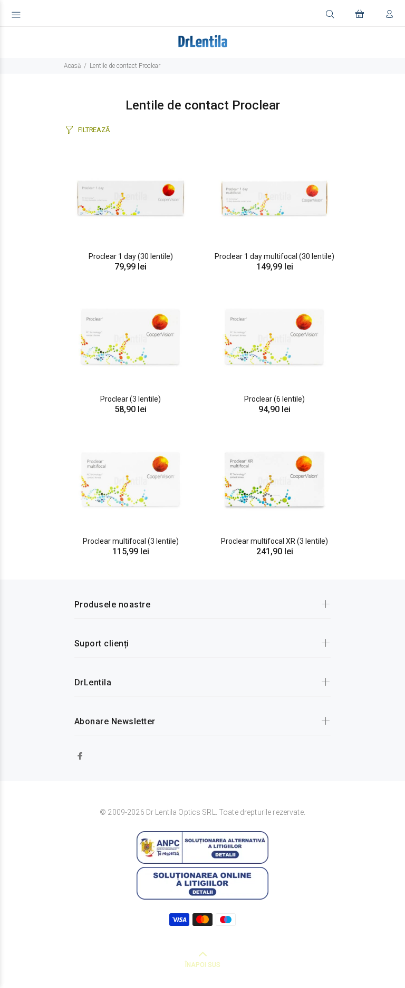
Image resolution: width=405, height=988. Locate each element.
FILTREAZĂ (93, 130)
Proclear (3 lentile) (130, 399)
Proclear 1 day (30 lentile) (131, 256)
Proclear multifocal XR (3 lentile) (274, 541)
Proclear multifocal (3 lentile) (131, 541)
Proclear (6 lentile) (274, 399)
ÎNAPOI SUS (202, 965)
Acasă (72, 65)
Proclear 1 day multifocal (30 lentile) (274, 256)
